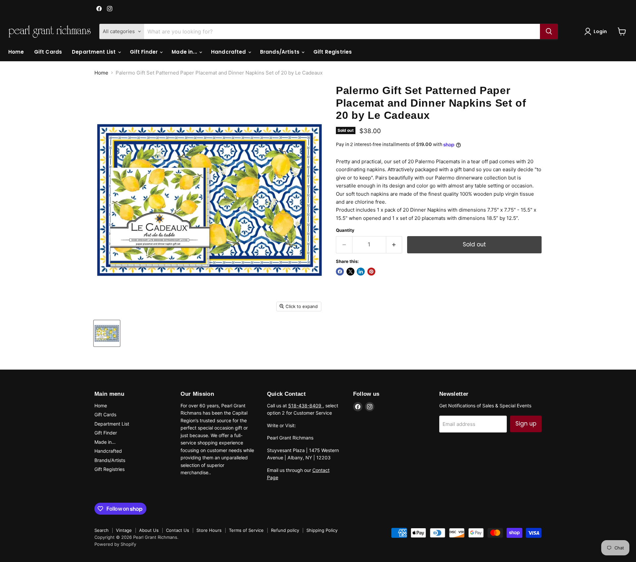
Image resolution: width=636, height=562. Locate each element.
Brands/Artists (280, 51)
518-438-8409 (305, 405)
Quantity (345, 230)
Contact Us (177, 530)
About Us (149, 530)
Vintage (124, 530)
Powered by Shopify (115, 544)
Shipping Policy (322, 530)
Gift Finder (144, 51)
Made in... (185, 51)
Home (16, 51)
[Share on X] (350, 272)
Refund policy (285, 530)
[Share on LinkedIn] (361, 272)
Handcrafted (229, 51)
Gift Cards (48, 51)
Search (101, 530)
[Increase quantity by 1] (394, 244)
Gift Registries (332, 51)
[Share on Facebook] (340, 272)
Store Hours (209, 530)
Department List (94, 51)
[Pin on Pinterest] (371, 272)
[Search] (549, 31)
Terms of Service (246, 530)
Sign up (525, 424)
